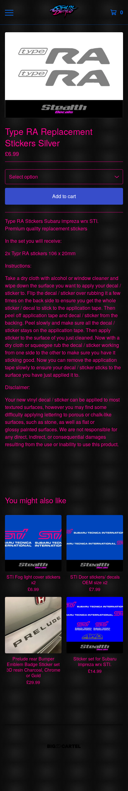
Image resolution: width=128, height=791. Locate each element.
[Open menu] (9, 12)
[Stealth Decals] (64, 12)
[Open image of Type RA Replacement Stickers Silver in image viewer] (64, 75)
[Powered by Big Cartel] (64, 746)
